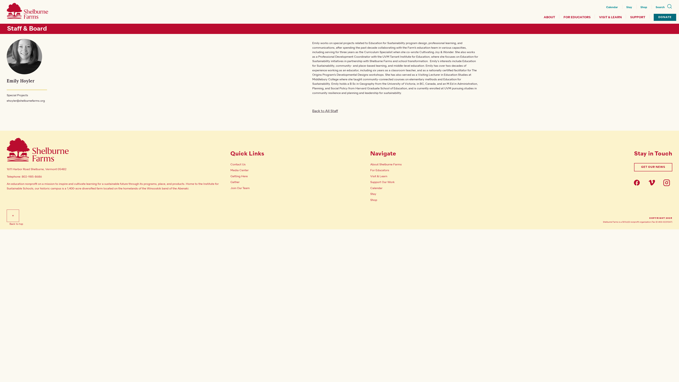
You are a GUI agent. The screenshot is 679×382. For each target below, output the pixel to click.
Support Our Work (382, 182)
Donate (665, 17)
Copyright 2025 (660, 218)
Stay (629, 7)
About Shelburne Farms (386, 164)
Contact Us (238, 164)
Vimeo (652, 182)
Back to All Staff (325, 111)
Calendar (612, 7)
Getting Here (239, 176)
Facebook (638, 182)
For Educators (577, 17)
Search (660, 7)
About (549, 17)
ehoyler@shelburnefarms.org (26, 101)
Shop (643, 7)
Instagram (667, 182)
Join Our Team (240, 188)
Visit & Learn (610, 17)
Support (637, 17)
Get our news (653, 167)
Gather (235, 182)
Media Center (239, 170)
